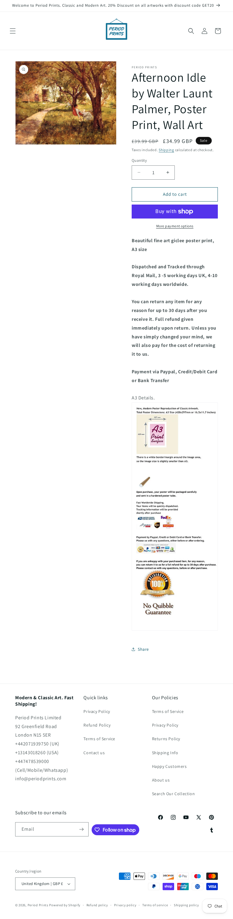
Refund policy (97, 905)
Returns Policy (166, 738)
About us (161, 780)
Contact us (94, 752)
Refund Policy (96, 725)
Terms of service (155, 905)
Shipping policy (186, 905)
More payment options (175, 226)
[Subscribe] (81, 829)
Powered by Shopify (64, 905)
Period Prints (38, 905)
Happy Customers (169, 766)
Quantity (139, 160)
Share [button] (143, 649)
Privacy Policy (96, 711)
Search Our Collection (173, 793)
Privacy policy (125, 905)
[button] (12, 31)
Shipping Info (165, 752)
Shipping (166, 150)
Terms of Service (99, 738)
